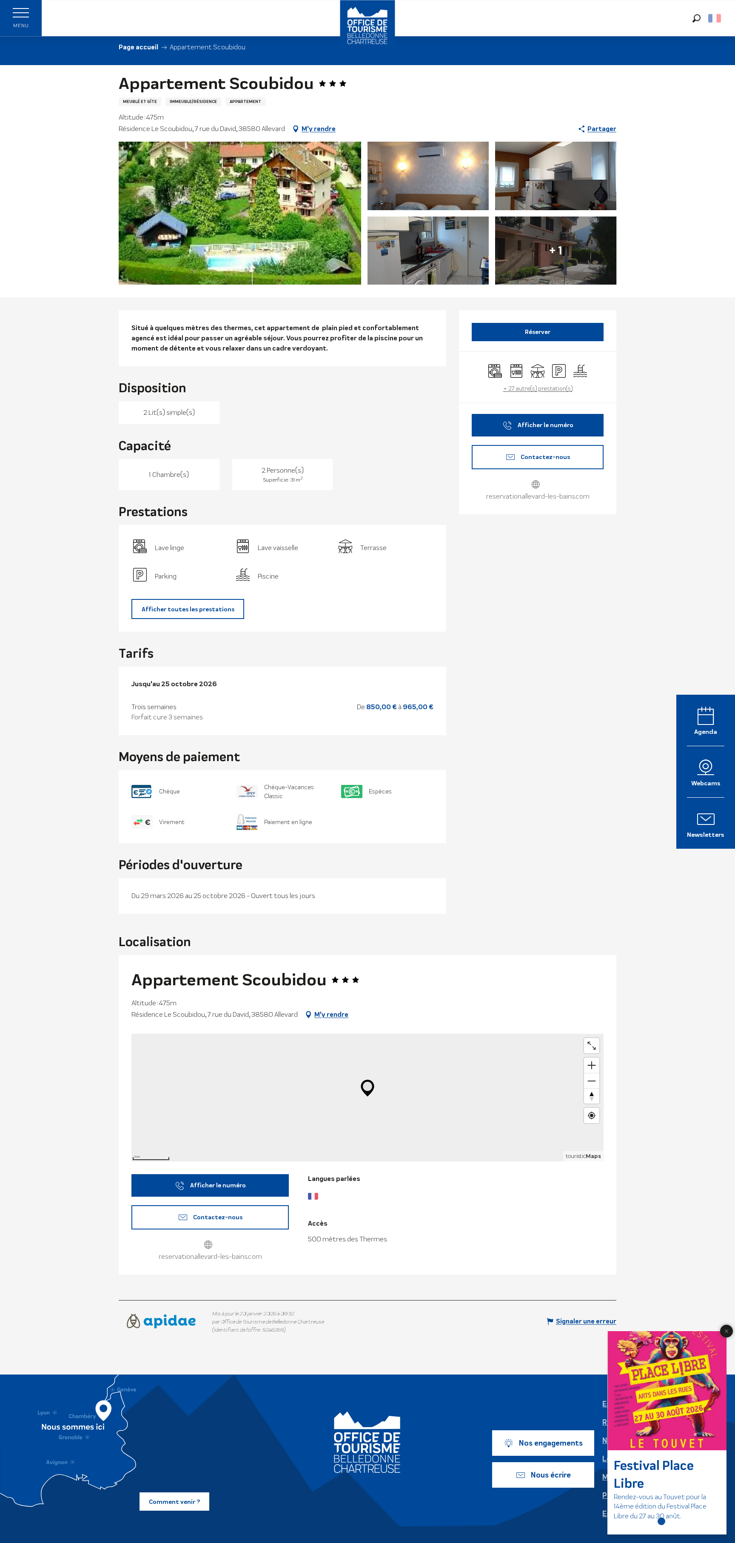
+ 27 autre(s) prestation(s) (538, 388)
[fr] (715, 18)
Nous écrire (551, 1475)
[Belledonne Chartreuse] (367, 1442)
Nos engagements (551, 1443)
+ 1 (555, 250)
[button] (696, 18)
